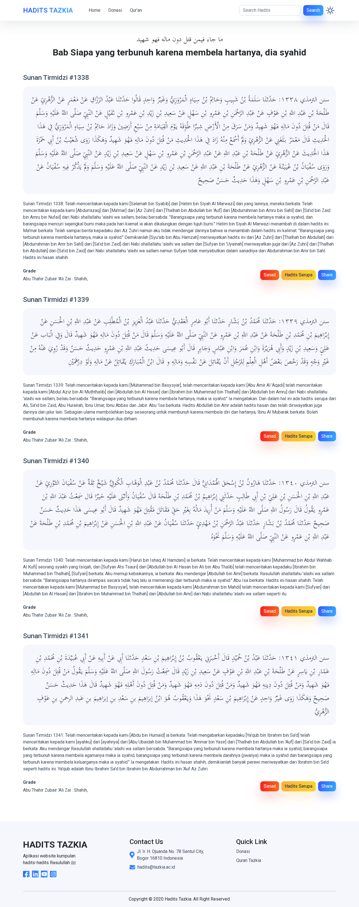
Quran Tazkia (248, 860)
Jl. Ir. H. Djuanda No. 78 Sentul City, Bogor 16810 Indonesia (170, 855)
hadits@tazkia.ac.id (156, 867)
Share (327, 275)
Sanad (270, 275)
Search (313, 10)
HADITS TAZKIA (48, 10)
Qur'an (136, 10)
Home (94, 10)
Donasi (115, 10)
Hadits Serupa (298, 275)
